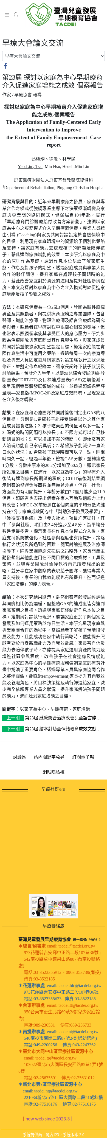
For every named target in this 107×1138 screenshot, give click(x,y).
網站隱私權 (53, 772)
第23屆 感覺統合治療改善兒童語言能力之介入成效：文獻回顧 (51, 718)
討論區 (19, 757)
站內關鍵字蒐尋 (49, 757)
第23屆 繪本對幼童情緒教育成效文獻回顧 (51, 729)
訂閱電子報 (83, 757)
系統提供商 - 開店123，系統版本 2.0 (53, 1135)
